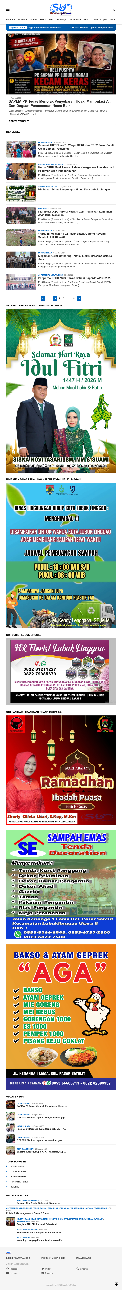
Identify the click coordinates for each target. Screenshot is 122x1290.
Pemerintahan (100, 1208)
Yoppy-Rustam (18, 1176)
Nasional (34, 1200)
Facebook (14, 1268)
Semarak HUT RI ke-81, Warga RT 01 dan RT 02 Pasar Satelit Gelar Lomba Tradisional (76, 146)
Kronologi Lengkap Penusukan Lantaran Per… (41, 1240)
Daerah (43, 1208)
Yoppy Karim (17, 1166)
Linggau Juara (18, 1171)
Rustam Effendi (19, 1181)
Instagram (84, 1268)
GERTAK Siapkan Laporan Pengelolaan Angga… (42, 1117)
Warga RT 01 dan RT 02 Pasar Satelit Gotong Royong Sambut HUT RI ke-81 (72, 235)
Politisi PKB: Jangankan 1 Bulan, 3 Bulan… (28, 1213)
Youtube (13, 1273)
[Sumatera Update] (61, 9)
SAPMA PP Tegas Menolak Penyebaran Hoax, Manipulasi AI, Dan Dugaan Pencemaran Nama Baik (60, 103)
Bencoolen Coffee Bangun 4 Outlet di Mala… (40, 1232)
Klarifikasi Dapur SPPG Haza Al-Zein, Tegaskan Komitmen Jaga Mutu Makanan (75, 213)
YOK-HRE (15, 1186)
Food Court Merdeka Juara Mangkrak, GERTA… (42, 1128)
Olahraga (88, 1208)
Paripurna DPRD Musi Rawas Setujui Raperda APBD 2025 (74, 278)
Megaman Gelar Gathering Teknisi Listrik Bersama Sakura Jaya (75, 257)
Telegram (49, 1273)
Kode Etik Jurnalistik (18, 1257)
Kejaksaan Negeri (25, 1149)
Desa (50, 1208)
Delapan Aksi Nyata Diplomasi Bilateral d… (39, 1203)
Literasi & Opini (66, 1208)
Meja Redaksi (83, 1257)
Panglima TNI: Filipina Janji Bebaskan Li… (39, 1224)
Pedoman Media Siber (53, 1257)
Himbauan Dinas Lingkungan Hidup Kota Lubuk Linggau (74, 189)
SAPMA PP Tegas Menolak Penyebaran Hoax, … (42, 1106)
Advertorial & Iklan (47, 164)
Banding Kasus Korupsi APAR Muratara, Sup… (41, 1151)
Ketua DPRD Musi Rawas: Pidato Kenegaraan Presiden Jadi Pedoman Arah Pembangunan (76, 169)
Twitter (47, 1268)
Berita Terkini (23, 1200)
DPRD (60, 164)
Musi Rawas (43, 208)
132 (74, 298)
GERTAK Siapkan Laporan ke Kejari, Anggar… (41, 1140)
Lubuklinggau (45, 142)
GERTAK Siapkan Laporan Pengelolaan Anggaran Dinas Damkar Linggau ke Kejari (59, 27)
